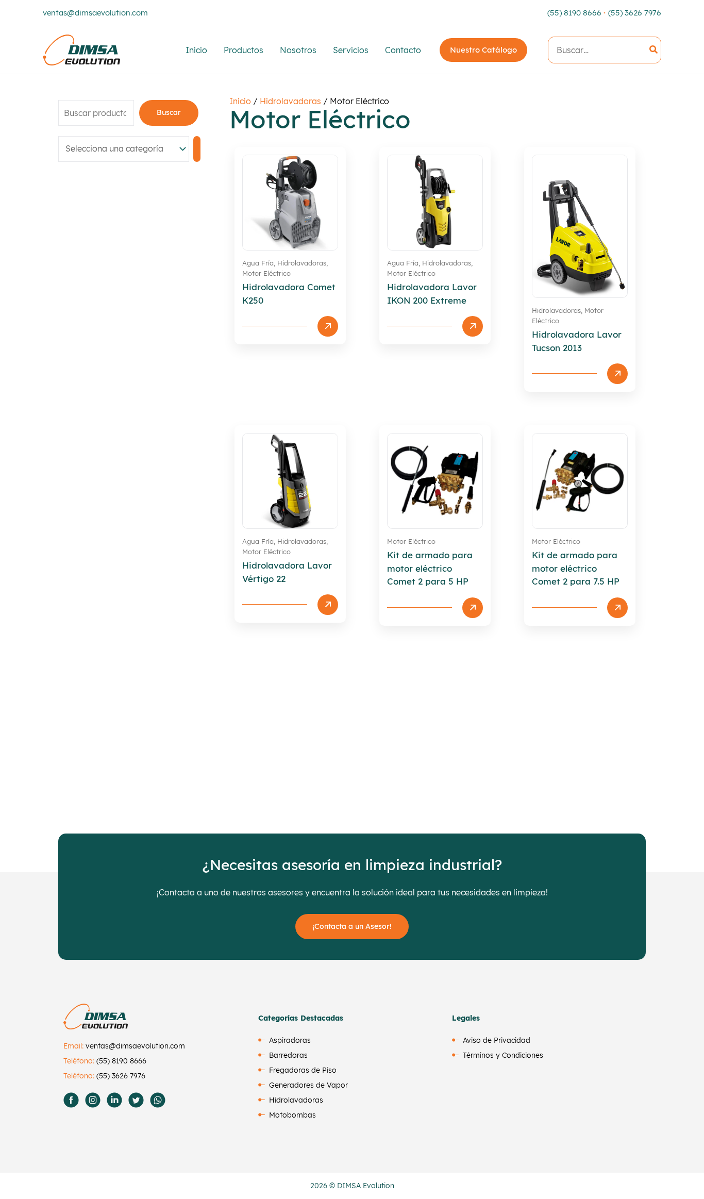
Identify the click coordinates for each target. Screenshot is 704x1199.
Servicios (350, 50)
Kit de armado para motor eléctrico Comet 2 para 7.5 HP (575, 568)
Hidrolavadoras (290, 101)
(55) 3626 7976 (634, 13)
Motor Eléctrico (266, 273)
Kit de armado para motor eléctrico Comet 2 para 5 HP (430, 568)
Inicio (196, 50)
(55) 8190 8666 (574, 13)
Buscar (169, 112)
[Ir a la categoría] (196, 149)
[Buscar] (654, 50)
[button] (483, 50)
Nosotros (298, 50)
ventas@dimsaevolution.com (95, 13)
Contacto (403, 50)
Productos (243, 50)
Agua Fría (258, 263)
